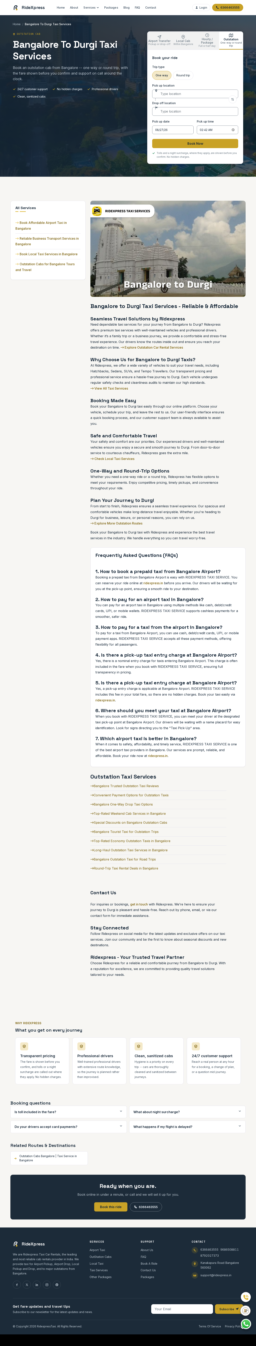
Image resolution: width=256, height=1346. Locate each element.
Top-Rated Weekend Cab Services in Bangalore (130, 814)
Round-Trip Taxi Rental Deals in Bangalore (126, 868)
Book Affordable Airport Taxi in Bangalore (41, 225)
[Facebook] (17, 1285)
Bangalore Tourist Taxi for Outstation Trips (126, 832)
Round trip (183, 75)
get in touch (139, 904)
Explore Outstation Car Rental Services (153, 347)
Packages (111, 7)
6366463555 (148, 1207)
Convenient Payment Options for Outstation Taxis (131, 795)
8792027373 (209, 1255)
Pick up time (205, 121)
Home (61, 7)
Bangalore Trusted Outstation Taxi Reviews (126, 786)
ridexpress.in (153, 583)
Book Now (195, 144)
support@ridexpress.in (215, 1275)
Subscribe (226, 1309)
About (74, 7)
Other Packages (101, 1277)
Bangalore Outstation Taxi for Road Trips (125, 859)
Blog (126, 7)
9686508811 (229, 1249)
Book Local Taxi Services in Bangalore (49, 254)
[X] (27, 1285)
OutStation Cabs (101, 1256)
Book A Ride (149, 1263)
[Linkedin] (37, 1285)
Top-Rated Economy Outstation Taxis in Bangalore (132, 841)
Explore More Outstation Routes (118, 523)
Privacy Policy (234, 1326)
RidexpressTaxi (46, 1326)
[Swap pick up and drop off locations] (233, 99)
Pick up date (161, 121)
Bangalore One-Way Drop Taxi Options (123, 804)
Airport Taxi (97, 1250)
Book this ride (111, 1207)
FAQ (137, 7)
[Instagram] (47, 1285)
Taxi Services (99, 1270)
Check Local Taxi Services (114, 459)
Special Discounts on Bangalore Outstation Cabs (130, 823)
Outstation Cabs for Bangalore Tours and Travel (45, 267)
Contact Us (148, 1270)
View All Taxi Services (111, 388)
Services (89, 7)
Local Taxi (96, 1263)
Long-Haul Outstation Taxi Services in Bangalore (131, 850)
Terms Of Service (210, 1326)
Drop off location (164, 103)
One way (162, 75)
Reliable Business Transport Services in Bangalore (47, 241)
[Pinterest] (57, 1285)
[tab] (159, 41)
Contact (150, 7)
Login (203, 7)
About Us (147, 1250)
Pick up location (163, 85)
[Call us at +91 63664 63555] (246, 1297)
